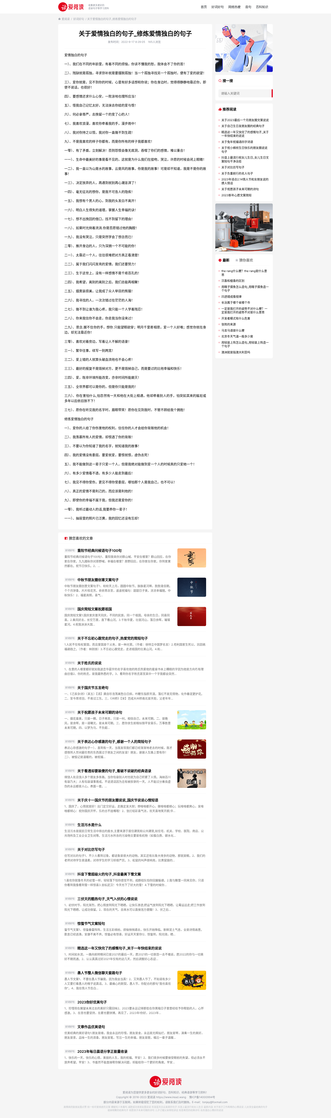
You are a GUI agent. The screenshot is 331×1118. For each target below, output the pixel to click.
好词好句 (217, 7)
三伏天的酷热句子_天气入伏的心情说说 (107, 899)
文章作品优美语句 (91, 1027)
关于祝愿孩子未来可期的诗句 (99, 712)
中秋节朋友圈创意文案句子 (98, 580)
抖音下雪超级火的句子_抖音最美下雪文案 (109, 874)
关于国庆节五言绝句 (92, 688)
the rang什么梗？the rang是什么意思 (244, 273)
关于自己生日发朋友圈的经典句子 (243, 126)
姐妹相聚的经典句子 (118, 1110)
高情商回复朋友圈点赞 (75, 1107)
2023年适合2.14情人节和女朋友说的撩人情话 (245, 181)
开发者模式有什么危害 (235, 318)
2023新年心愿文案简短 (236, 195)
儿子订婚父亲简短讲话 (166, 1110)
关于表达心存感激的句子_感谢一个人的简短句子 (114, 742)
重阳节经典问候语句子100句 (99, 551)
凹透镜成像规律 (231, 296)
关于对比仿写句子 (91, 850)
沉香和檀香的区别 (232, 281)
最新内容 (208, 1107)
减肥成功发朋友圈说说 (139, 1107)
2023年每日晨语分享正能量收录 (102, 1052)
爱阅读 (66, 18)
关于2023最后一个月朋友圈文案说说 (245, 120)
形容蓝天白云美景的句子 (164, 1107)
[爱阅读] (71, 7)
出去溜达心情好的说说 (211, 1110)
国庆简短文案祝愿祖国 (94, 609)
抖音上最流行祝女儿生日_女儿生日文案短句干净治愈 (245, 159)
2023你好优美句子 (92, 1002)
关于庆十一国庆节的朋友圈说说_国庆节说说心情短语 (117, 800)
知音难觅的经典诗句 (189, 1110)
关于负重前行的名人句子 (237, 173)
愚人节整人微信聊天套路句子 (99, 973)
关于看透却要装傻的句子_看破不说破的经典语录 (114, 771)
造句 (248, 7)
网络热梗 (234, 7)
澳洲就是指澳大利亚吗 (235, 352)
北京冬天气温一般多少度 (237, 336)
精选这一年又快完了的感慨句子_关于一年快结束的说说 (119, 948)
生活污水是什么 (89, 825)
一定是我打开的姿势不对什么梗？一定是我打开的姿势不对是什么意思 (244, 310)
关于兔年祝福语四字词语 (237, 142)
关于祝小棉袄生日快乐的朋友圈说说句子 (244, 149)
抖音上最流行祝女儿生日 (190, 1107)
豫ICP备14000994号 (202, 1097)
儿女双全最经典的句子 (255, 1107)
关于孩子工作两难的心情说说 (229, 1107)
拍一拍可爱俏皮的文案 (98, 1107)
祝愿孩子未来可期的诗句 (141, 1110)
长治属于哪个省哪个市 (235, 302)
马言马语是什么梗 (232, 330)
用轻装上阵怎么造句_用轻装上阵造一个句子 (245, 344)
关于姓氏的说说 (89, 663)
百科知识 (262, 7)
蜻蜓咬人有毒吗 (119, 1107)
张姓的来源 (228, 324)
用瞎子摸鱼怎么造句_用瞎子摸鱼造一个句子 (245, 288)
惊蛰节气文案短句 (91, 924)
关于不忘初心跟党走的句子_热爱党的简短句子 (112, 638)
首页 (204, 7)
